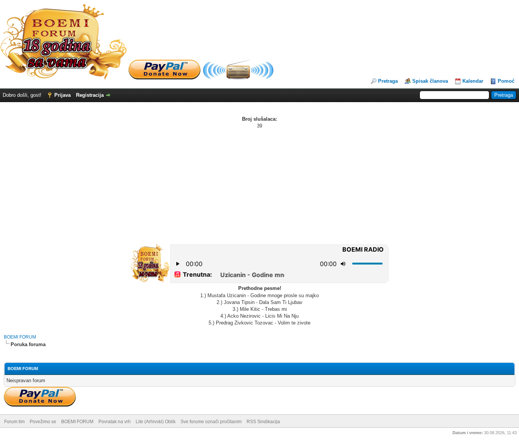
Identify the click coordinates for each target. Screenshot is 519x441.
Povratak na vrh (114, 421)
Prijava (62, 95)
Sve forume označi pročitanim (211, 421)
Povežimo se (43, 421)
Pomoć (506, 81)
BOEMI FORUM (20, 337)
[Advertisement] (259, 186)
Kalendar (472, 81)
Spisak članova (430, 81)
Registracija (90, 95)
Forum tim (14, 421)
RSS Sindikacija (263, 421)
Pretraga (388, 81)
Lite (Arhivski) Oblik (156, 421)
